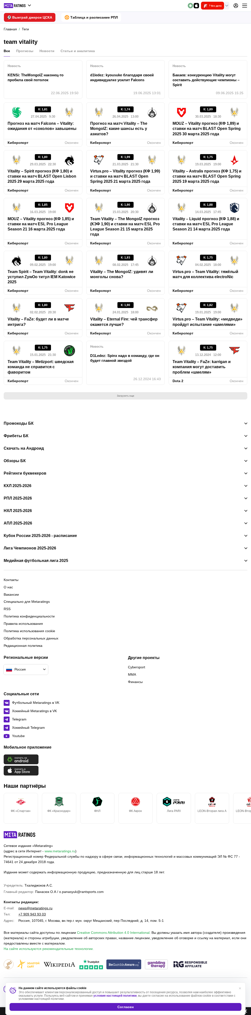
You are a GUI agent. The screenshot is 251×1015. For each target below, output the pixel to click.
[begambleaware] (123, 964)
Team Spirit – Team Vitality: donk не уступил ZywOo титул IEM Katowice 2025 (41, 277)
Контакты (11, 580)
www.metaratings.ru (60, 851)
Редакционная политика (23, 646)
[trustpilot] (91, 964)
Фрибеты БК (16, 436)
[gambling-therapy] (156, 964)
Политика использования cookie (29, 631)
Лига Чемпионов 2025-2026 (30, 548)
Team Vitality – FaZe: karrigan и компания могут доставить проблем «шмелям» (202, 367)
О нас (8, 587)
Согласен (125, 1007)
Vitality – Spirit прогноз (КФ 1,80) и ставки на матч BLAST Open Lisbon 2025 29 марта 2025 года (42, 176)
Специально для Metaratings (27, 602)
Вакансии (11, 594)
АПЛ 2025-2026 (18, 523)
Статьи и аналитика (78, 51)
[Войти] (235, 5)
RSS (7, 609)
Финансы (135, 682)
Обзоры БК (15, 461)
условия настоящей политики (115, 995)
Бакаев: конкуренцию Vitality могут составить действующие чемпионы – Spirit (206, 80)
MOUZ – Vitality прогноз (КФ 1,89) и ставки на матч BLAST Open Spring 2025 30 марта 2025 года (207, 128)
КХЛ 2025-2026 (17, 486)
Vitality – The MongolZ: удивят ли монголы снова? (121, 274)
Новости (46, 51)
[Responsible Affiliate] (190, 964)
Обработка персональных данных (31, 638)
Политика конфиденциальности (29, 616)
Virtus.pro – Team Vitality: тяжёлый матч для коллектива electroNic (205, 274)
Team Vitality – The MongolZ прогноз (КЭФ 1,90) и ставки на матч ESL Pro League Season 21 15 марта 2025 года (125, 227)
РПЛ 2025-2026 (18, 498)
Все (7, 51)
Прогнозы (24, 51)
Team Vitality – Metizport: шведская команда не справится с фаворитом (41, 367)
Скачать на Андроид (24, 448)
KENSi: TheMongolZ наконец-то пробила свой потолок (35, 77)
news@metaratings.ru (35, 908)
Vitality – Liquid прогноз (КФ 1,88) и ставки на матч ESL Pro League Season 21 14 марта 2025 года (206, 224)
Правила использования (23, 624)
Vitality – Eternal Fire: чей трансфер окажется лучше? (124, 321)
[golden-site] (28, 964)
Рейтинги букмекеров (25, 473)
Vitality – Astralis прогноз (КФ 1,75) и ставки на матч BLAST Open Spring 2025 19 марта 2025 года (207, 176)
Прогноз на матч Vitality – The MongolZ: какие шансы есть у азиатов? (118, 128)
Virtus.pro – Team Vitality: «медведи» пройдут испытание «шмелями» (207, 321)
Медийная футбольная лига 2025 (36, 561)
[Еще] (244, 5)
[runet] (8, 964)
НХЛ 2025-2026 (18, 511)
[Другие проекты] (17, 5)
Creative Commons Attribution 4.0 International (113, 933)
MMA (132, 674)
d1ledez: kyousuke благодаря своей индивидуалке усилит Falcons (122, 77)
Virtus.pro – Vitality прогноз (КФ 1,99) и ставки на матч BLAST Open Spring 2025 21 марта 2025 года (125, 176)
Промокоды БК (19, 423)
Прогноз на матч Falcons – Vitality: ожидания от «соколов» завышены (42, 126)
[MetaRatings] (20, 834)
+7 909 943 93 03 (32, 914)
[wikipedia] (59, 964)
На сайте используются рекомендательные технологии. (49, 949)
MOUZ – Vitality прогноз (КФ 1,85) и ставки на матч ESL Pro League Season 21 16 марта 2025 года (41, 224)
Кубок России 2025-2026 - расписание (40, 536)
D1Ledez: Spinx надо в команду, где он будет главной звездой (124, 358)
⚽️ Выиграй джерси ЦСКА (29, 17)
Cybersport (136, 667)
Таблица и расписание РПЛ (94, 17)
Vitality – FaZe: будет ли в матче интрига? (38, 321)
